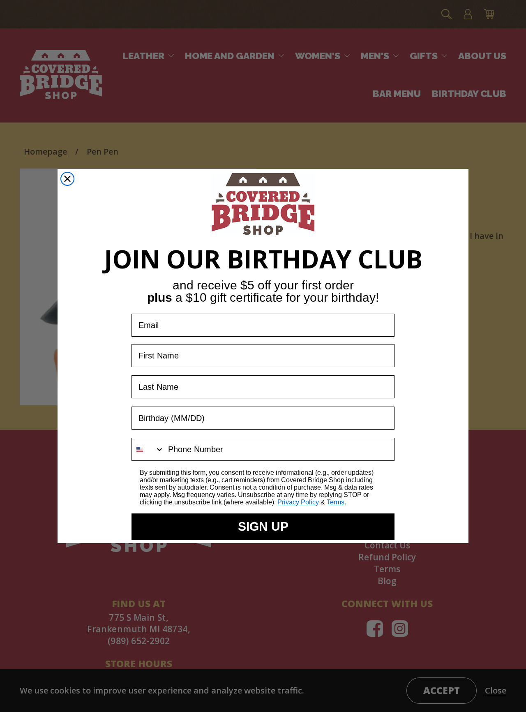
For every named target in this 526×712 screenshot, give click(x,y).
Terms (335, 502)
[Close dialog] (67, 178)
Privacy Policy (298, 502)
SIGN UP (263, 526)
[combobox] (148, 449)
